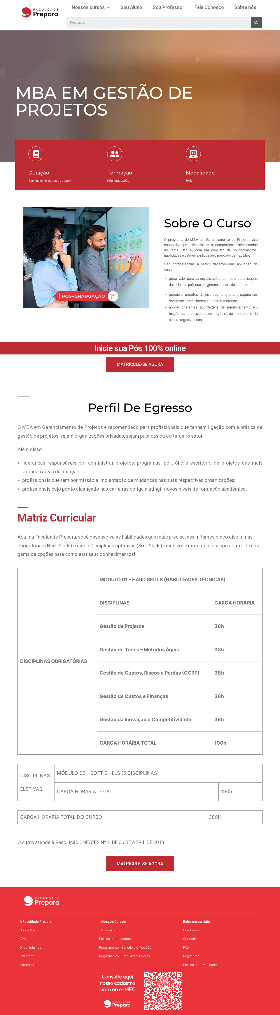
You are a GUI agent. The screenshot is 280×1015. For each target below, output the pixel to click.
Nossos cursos (88, 7)
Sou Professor (168, 7)
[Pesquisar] (256, 22)
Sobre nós (245, 7)
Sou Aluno (131, 7)
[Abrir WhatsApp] (267, 1004)
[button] (140, 364)
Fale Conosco (209, 7)
